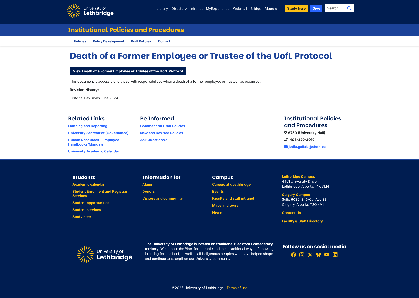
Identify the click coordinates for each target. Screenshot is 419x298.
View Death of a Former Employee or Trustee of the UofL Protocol (128, 71)
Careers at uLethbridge (231, 184)
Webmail (240, 8)
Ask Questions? (153, 140)
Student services (86, 209)
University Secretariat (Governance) (98, 133)
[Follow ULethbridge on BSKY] (318, 254)
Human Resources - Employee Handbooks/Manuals (93, 142)
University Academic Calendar (93, 151)
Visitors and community (162, 198)
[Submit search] (349, 8)
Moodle (271, 8)
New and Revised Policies (161, 133)
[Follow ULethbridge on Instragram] (301, 254)
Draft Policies (141, 41)
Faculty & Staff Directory (302, 221)
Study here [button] (296, 8)
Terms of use (237, 288)
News (217, 212)
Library (162, 8)
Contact (164, 41)
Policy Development (108, 41)
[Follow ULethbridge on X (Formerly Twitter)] (310, 254)
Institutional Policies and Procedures (126, 30)
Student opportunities (90, 202)
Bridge (256, 8)
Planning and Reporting (87, 126)
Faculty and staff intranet (233, 198)
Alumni (148, 184)
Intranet (196, 8)
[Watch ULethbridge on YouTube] (326, 254)
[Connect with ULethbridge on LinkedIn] (334, 254)
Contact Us (291, 213)
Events (218, 191)
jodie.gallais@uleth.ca (307, 146)
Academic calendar (88, 184)
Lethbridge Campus (298, 176)
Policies (80, 41)
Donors (148, 191)
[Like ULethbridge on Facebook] (293, 254)
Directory (179, 8)
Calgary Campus (296, 194)
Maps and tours (225, 205)
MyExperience (217, 8)
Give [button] (316, 8)
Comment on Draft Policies (162, 126)
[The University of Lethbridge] (104, 254)
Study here (81, 216)
